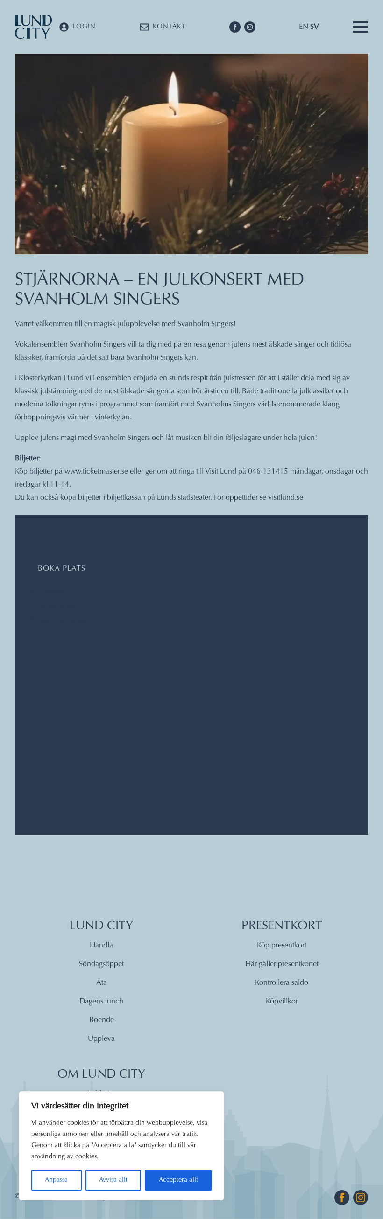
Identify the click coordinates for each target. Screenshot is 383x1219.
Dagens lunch (101, 1001)
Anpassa (56, 1180)
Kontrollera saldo (281, 983)
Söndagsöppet (101, 964)
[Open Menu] (360, 27)
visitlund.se (285, 498)
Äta (101, 983)
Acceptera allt (178, 1180)
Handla (101, 945)
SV (314, 27)
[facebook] (235, 27)
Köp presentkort (281, 945)
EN (303, 27)
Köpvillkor (282, 1001)
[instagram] (249, 27)
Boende (101, 1020)
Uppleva (101, 1039)
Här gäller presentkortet (282, 964)
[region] (121, 1145)
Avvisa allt (113, 1180)
